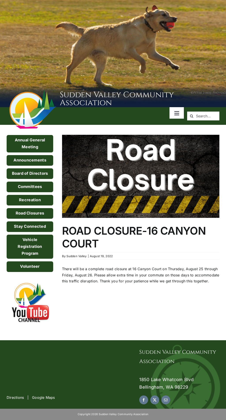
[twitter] (154, 399)
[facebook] (143, 399)
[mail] (165, 399)
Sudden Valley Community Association (117, 98)
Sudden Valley (76, 256)
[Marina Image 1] (33, 91)
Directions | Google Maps (31, 397)
